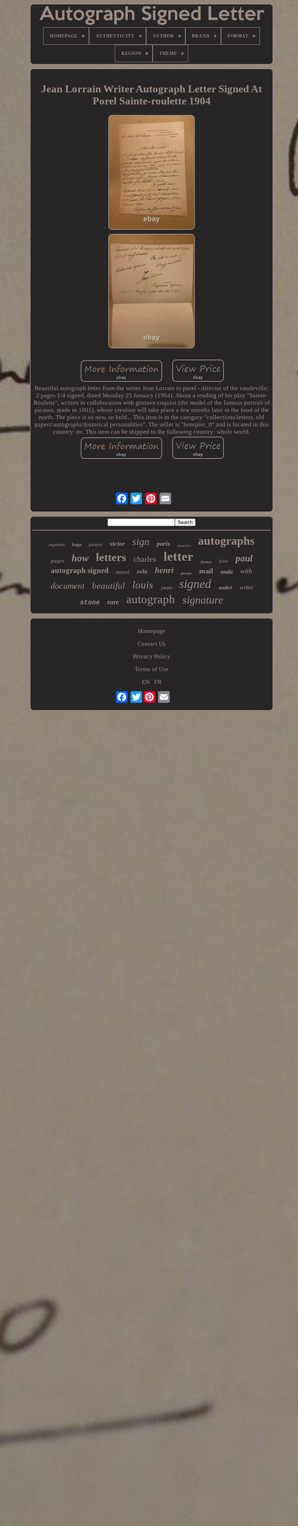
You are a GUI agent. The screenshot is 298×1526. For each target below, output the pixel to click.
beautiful (108, 585)
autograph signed (80, 570)
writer (246, 587)
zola (142, 571)
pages (57, 561)
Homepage (151, 631)
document (68, 585)
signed (195, 583)
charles (144, 559)
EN (146, 681)
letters (111, 557)
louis (142, 584)
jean (166, 588)
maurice (184, 545)
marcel (122, 572)
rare (113, 602)
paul (244, 558)
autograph (150, 599)
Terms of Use (152, 669)
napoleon (57, 544)
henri (164, 570)
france (206, 562)
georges (186, 573)
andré (225, 587)
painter (95, 544)
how (80, 558)
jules (223, 561)
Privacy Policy (151, 656)
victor (117, 543)
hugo (76, 544)
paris (163, 543)
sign (140, 541)
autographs (226, 540)
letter (178, 556)
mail (206, 571)
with (246, 571)
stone (90, 602)
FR (157, 681)
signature (202, 600)
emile (227, 572)
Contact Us (151, 643)
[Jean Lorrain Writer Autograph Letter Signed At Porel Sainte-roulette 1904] (151, 173)
